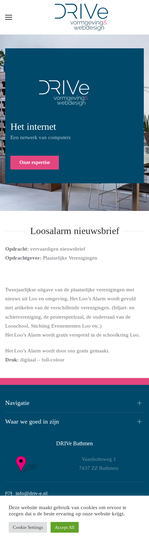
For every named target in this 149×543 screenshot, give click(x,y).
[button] (8, 17)
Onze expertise (34, 162)
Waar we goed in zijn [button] (32, 421)
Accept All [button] (64, 527)
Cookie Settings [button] (28, 527)
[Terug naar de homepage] (74, 17)
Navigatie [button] (17, 402)
